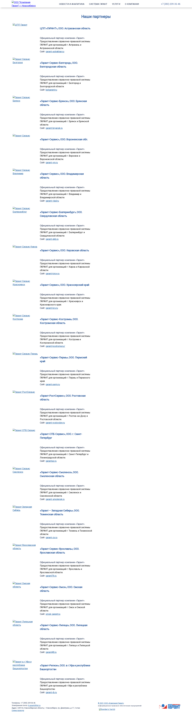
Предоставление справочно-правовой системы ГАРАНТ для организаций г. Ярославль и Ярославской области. (65, 569)
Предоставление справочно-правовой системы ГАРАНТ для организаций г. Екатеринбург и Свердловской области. (65, 232)
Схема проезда (18, 710)
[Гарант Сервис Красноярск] (25, 284)
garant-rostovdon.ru (55, 422)
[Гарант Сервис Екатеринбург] (25, 211)
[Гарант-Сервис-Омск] (25, 586)
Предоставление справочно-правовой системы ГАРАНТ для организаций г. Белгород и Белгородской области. (65, 83)
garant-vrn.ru (52, 162)
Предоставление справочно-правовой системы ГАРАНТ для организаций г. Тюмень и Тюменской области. (66, 530)
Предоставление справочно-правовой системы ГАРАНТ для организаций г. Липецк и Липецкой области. (65, 645)
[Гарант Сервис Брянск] (25, 100)
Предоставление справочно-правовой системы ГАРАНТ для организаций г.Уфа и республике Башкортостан (65, 685)
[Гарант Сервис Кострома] (25, 319)
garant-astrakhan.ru (55, 51)
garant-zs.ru (51, 537)
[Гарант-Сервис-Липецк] (25, 625)
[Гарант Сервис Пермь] (25, 353)
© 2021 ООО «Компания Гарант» (111, 703)
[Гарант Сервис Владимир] (25, 173)
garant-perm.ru (53, 384)
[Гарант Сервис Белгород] (25, 62)
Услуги (116, 4)
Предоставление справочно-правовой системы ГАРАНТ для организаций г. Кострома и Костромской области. (65, 339)
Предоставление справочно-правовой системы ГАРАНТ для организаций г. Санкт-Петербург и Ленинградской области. (65, 454)
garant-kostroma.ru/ (55, 346)
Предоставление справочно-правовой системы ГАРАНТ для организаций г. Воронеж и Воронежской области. (65, 156)
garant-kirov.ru (52, 273)
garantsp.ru (51, 461)
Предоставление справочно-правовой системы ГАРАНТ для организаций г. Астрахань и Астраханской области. (65, 45)
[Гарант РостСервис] (24, 392)
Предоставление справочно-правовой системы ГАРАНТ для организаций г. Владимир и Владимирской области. (65, 194)
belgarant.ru (51, 89)
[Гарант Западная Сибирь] (25, 510)
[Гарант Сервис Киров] (25, 246)
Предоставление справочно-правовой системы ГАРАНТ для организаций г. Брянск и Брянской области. (65, 121)
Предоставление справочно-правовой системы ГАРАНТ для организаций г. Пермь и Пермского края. (65, 377)
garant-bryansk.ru (54, 128)
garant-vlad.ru (52, 201)
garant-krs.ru (52, 308)
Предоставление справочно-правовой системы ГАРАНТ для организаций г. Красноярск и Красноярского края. (65, 301)
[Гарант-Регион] (25, 668)
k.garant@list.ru (34, 705)
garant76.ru (51, 575)
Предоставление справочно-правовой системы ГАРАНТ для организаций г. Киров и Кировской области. (65, 267)
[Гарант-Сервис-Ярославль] (25, 548)
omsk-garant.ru (53, 614)
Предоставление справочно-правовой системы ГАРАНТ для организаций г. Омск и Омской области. (65, 607)
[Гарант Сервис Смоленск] (25, 472)
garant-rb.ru (51, 692)
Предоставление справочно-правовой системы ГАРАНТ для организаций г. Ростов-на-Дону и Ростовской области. (65, 416)
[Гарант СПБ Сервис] (24, 430)
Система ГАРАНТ (98, 4)
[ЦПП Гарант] (20, 24)
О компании (132, 4)
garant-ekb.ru (52, 239)
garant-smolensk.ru (55, 499)
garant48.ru (51, 652)
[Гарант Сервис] (21, 135)
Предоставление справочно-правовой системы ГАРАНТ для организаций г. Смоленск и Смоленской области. (65, 492)
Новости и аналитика (71, 4)
